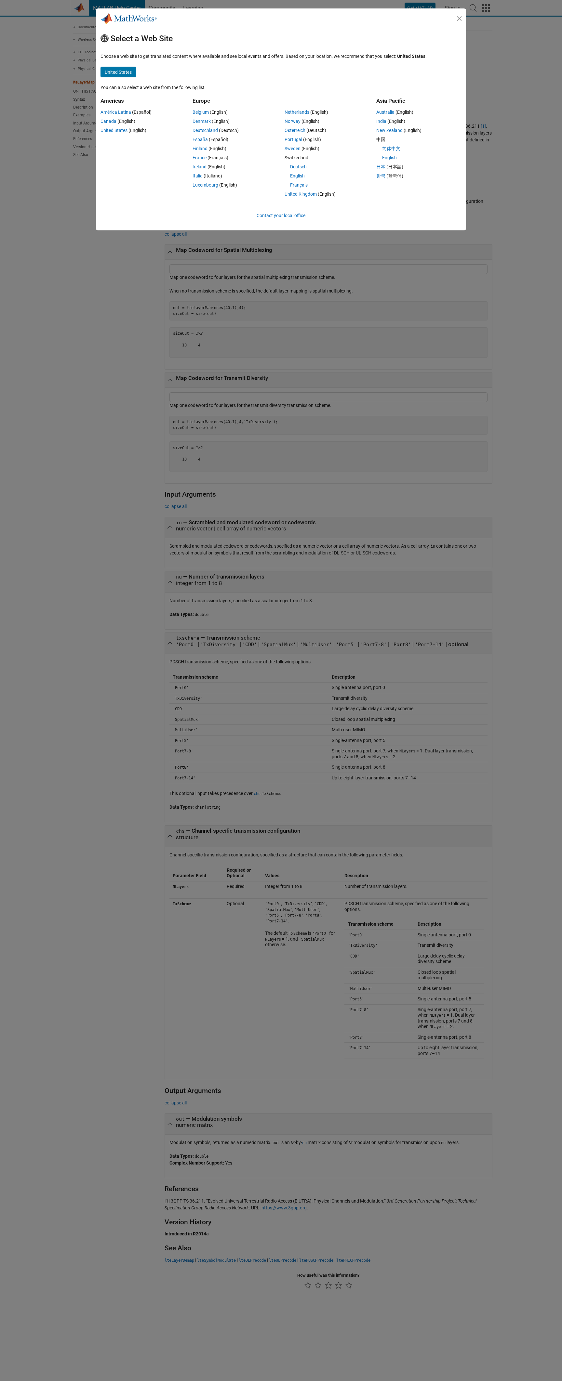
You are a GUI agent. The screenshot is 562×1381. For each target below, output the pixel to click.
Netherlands (297, 112)
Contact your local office (281, 215)
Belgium (201, 112)
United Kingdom (301, 194)
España (200, 139)
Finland (200, 148)
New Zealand (389, 130)
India (381, 121)
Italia (198, 175)
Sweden (293, 148)
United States (113, 130)
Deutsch (298, 166)
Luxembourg (205, 185)
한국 (380, 175)
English (297, 175)
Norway (293, 121)
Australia (385, 112)
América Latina (115, 112)
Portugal (293, 139)
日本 (380, 166)
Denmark (202, 121)
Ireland (200, 166)
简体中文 (391, 148)
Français (299, 185)
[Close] (459, 18)
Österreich (295, 130)
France (200, 157)
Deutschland (205, 130)
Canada (108, 121)
